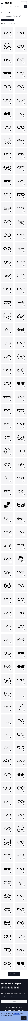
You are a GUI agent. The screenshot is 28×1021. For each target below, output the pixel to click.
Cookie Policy (16, 1013)
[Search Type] (3, 6)
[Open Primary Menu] (2, 3)
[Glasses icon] (7, 33)
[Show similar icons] (10, 35)
